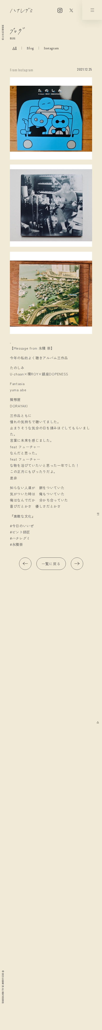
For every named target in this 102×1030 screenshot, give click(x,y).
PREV (25, 563)
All (14, 48)
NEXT (77, 563)
